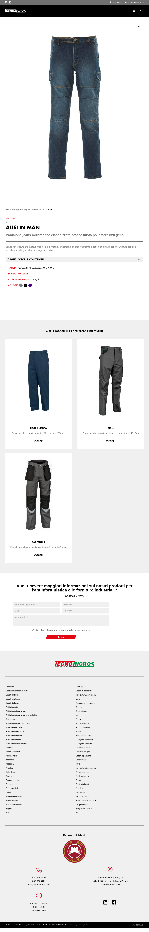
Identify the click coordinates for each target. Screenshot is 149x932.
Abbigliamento (12, 707)
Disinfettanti (80, 788)
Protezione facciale (14, 727)
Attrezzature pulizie (83, 735)
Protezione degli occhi (15, 731)
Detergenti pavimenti (84, 740)
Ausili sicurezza (82, 776)
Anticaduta (10, 719)
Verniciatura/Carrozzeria (86, 695)
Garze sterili (81, 792)
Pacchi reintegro (82, 796)
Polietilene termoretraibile (16, 805)
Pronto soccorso (82, 772)
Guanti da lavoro (12, 695)
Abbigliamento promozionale (25, 209)
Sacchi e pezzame (83, 756)
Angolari (9, 768)
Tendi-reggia (81, 687)
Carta (78, 699)
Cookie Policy (72, 925)
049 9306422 (39, 881)
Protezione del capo (14, 735)
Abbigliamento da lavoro (16, 711)
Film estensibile (12, 788)
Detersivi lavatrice (83, 748)
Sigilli (8, 813)
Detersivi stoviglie (83, 752)
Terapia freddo (82, 805)
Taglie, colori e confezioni (26, 259)
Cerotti (78, 780)
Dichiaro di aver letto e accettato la (63, 630)
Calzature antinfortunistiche (17, 691)
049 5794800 (39, 877)
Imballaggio (10, 760)
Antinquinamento (83, 727)
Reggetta (9, 809)
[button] (141, 11)
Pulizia (78, 719)
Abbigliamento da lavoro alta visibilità (21, 715)
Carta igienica (81, 711)
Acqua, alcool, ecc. (83, 723)
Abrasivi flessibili (13, 752)
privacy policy (81, 630)
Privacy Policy (84, 925)
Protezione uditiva (13, 740)
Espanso (9, 784)
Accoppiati (10, 764)
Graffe (8, 792)
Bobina (79, 707)
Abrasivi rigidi (11, 756)
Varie (78, 715)
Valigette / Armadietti (84, 809)
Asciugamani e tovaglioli (86, 703)
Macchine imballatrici (14, 796)
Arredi (78, 731)
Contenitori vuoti (82, 784)
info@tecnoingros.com (39, 884)
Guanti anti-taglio (13, 699)
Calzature (10, 687)
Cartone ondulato (13, 780)
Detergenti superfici (84, 744)
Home (8, 209)
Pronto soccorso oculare (86, 800)
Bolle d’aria (10, 772)
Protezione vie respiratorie (16, 744)
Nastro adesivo (12, 800)
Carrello (9, 776)
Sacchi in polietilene (84, 691)
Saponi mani (81, 760)
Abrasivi (9, 748)
